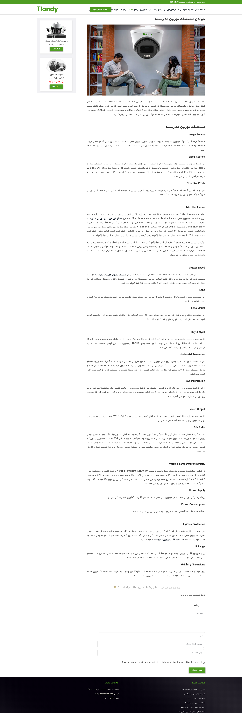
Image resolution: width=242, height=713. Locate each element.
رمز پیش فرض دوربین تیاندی (193, 689)
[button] (89, 9)
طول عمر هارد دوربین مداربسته (193, 707)
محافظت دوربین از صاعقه (195, 703)
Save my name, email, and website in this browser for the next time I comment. (162, 662)
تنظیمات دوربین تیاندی (195, 698)
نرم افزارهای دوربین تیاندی (194, 694)
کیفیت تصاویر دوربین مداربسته (110, 274)
